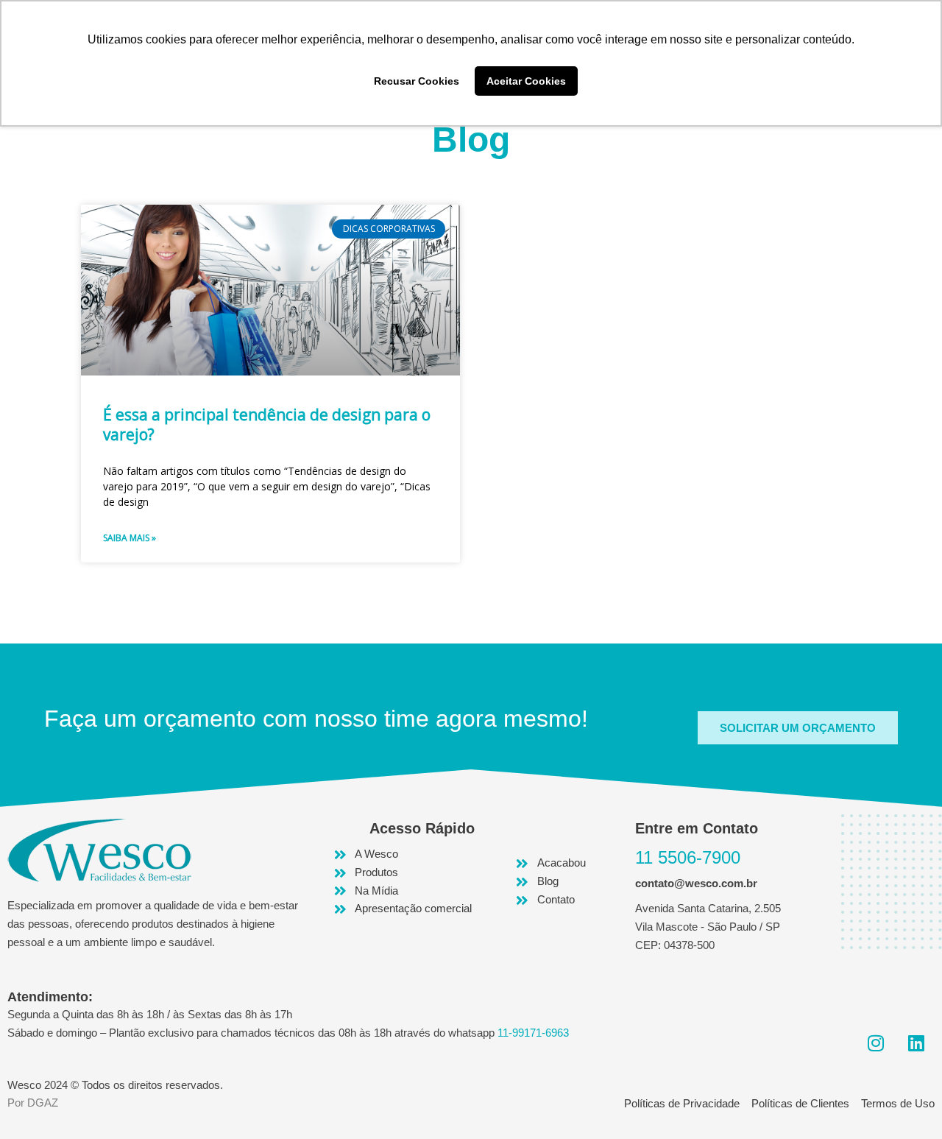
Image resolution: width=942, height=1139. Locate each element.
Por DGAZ (32, 1102)
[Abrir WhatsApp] (905, 1101)
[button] (798, 727)
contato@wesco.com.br (696, 883)
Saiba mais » (129, 538)
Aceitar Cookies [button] (526, 81)
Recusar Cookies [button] (416, 81)
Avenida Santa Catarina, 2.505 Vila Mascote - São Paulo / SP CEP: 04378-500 (708, 926)
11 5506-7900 (687, 857)
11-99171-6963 (533, 1032)
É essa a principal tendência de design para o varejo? (267, 424)
